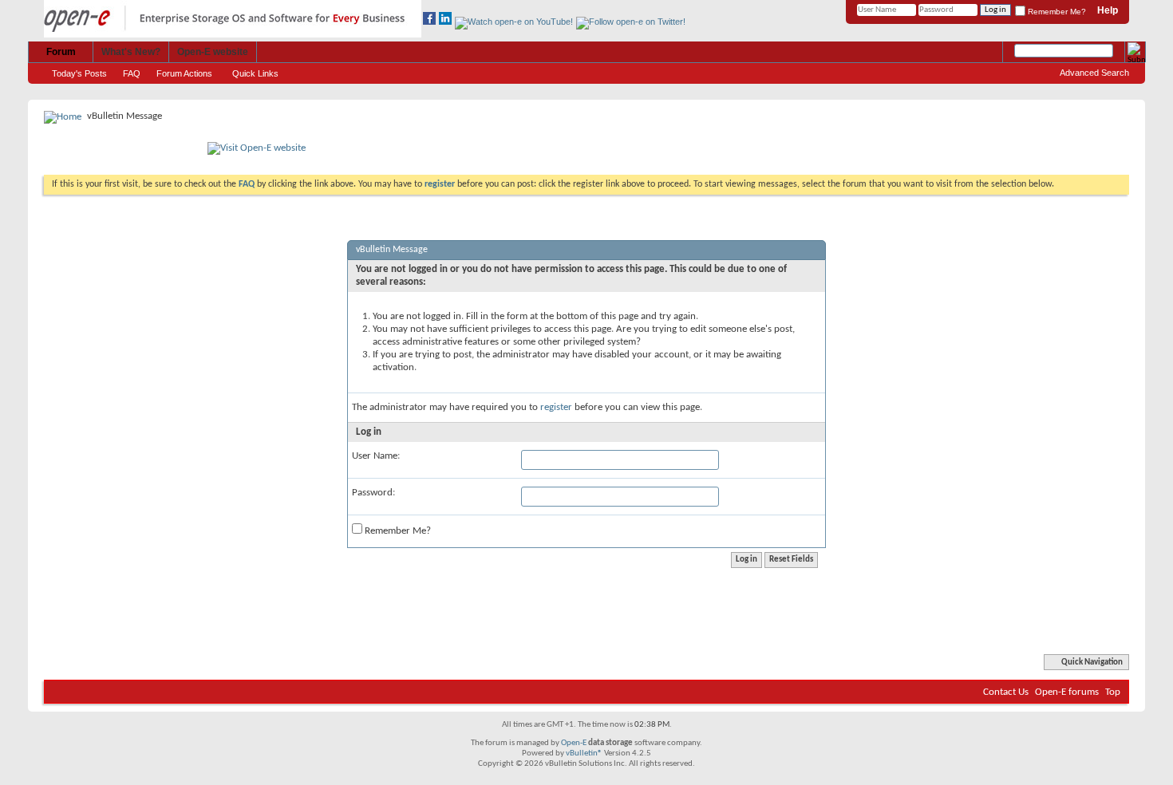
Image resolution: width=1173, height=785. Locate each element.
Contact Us (1006, 692)
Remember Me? (1055, 11)
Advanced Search (1094, 72)
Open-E (573, 743)
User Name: (376, 456)
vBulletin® (584, 753)
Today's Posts (79, 73)
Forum (61, 51)
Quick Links (255, 73)
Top (1112, 692)
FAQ (131, 73)
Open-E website (212, 51)
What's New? (130, 51)
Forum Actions (184, 73)
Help (1107, 10)
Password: (373, 492)
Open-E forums (1067, 692)
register (556, 407)
